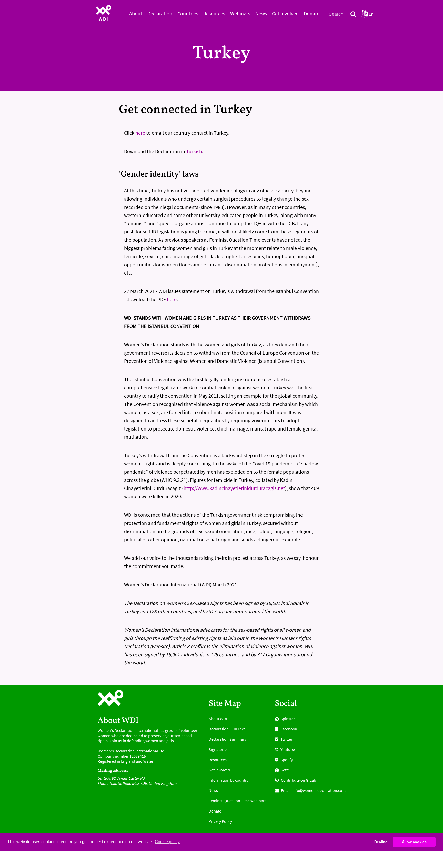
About (135, 13)
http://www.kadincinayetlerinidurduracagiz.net (234, 488)
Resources (214, 13)
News (261, 13)
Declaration (159, 13)
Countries (187, 13)
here (140, 133)
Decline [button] (380, 842)
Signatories (218, 749)
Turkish (194, 151)
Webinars (240, 13)
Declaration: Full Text (227, 728)
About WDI (218, 718)
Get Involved (285, 13)
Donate (311, 13)
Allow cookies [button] (414, 842)
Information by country (228, 780)
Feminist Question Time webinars (237, 800)
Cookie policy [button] (167, 841)
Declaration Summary (227, 739)
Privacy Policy (220, 821)
